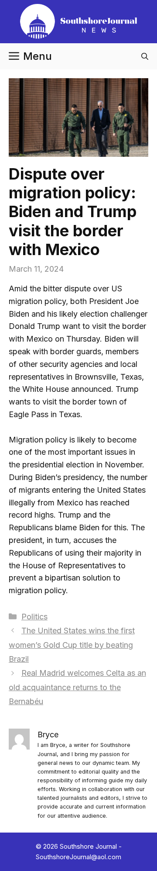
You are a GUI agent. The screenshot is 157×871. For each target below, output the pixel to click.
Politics (34, 616)
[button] (145, 56)
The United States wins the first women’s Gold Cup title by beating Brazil (72, 645)
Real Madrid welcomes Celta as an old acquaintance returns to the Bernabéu (77, 687)
